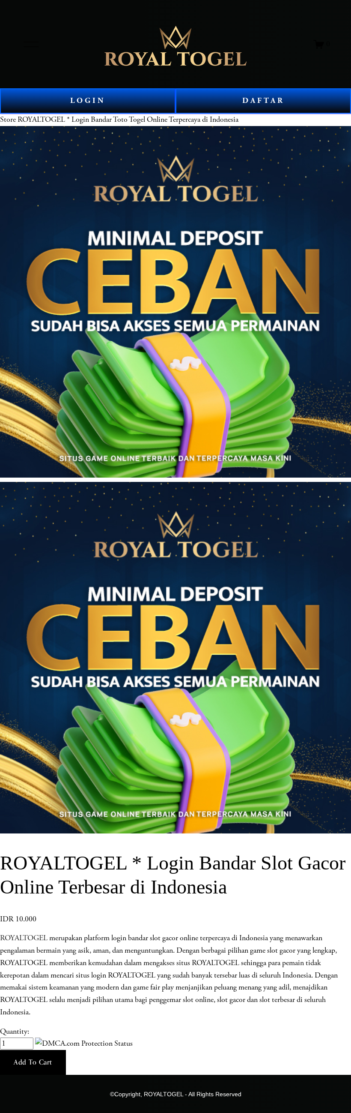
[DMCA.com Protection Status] (84, 1043)
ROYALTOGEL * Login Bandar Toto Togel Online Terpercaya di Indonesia (128, 119)
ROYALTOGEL (24, 938)
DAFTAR (263, 100)
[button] (33, 1062)
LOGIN (87, 100)
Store (8, 119)
